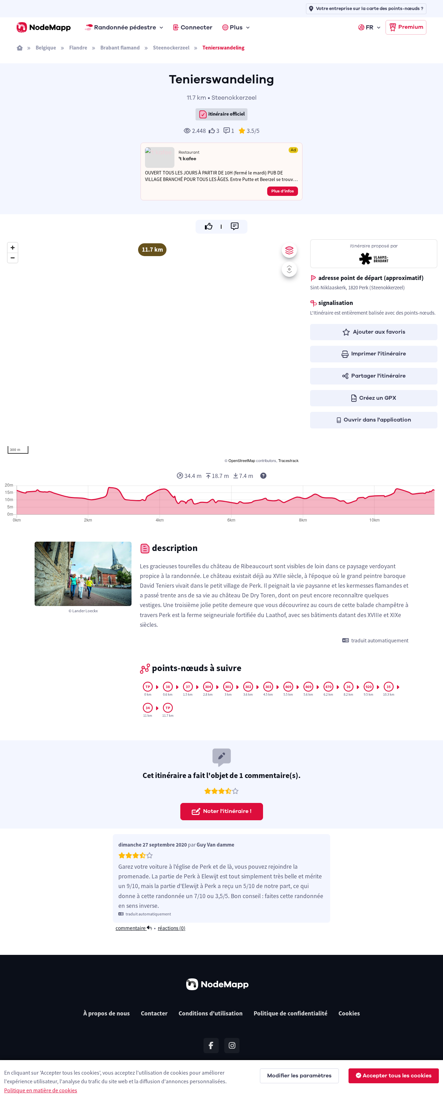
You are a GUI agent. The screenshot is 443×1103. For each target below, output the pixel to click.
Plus (236, 27)
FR (369, 27)
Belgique (46, 47)
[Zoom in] (13, 248)
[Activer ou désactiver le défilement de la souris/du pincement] (289, 269)
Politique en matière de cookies (40, 1090)
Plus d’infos (282, 191)
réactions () (172, 928)
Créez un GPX (377, 398)
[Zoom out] (13, 258)
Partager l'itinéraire (378, 376)
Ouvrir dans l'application (377, 420)
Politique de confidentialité (290, 1013)
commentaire (131, 928)
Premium (410, 27)
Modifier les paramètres (299, 1075)
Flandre (78, 47)
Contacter (154, 1013)
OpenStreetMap (241, 460)
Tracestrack (288, 460)
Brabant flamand (120, 47)
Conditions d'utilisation (211, 1013)
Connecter (197, 27)
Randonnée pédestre (125, 27)
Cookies (349, 1013)
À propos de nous (106, 1013)
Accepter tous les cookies (397, 1075)
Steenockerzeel (171, 47)
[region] (152, 351)
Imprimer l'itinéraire (378, 354)
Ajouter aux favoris (379, 332)
